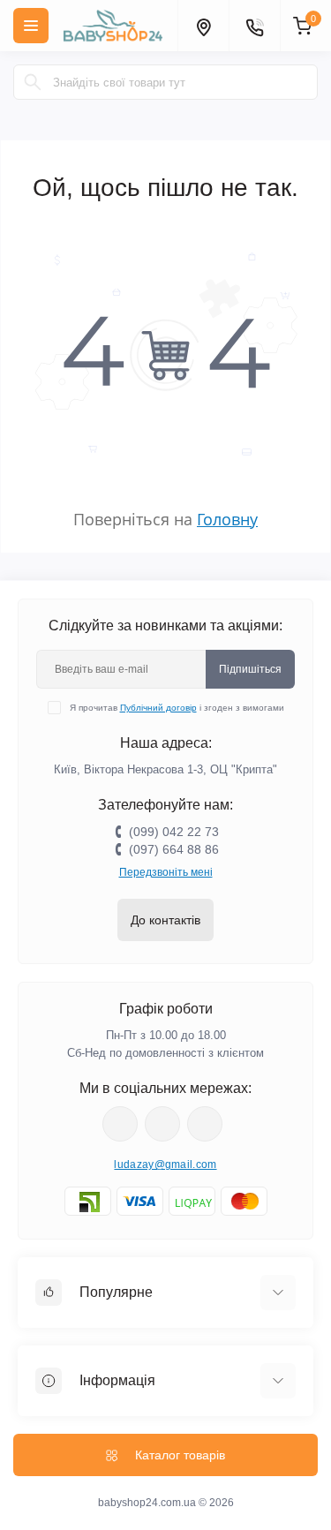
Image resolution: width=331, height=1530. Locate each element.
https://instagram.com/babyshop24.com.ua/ (162, 1124)
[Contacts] (254, 25)
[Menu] (31, 25)
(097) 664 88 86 (174, 849)
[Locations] (203, 25)
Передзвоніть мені (166, 872)
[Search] (32, 82)
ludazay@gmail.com (165, 1164)
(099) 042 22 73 (174, 832)
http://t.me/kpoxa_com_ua (204, 1124)
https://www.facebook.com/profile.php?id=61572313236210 (120, 1124)
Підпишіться (250, 669)
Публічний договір (158, 707)
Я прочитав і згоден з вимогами (177, 707)
